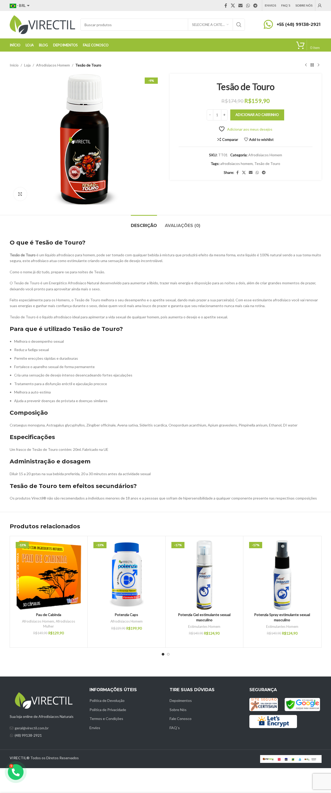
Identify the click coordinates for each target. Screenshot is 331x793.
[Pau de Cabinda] (49, 575)
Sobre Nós (178, 709)
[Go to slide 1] (163, 654)
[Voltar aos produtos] (312, 65)
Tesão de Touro (267, 163)
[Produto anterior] (306, 65)
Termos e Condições (106, 718)
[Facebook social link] (226, 5)
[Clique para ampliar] (20, 194)
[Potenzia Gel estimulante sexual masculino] (204, 575)
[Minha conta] (319, 5)
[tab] (144, 223)
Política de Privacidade (107, 709)
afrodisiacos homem (236, 163)
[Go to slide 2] (168, 654)
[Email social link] (240, 5)
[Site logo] (42, 24)
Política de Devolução (107, 700)
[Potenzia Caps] (126, 575)
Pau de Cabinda (48, 614)
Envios (94, 727)
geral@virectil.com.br (32, 728)
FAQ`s (175, 727)
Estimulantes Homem (204, 626)
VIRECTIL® (20, 758)
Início (14, 65)
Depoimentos (181, 700)
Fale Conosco (181, 718)
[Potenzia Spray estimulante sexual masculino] (282, 575)
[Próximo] (318, 65)
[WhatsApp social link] (247, 5)
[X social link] (233, 5)
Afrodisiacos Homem (53, 65)
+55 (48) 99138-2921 (299, 24)
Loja (27, 65)
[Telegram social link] (255, 5)
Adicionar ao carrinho (257, 115)
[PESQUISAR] (239, 25)
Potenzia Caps (126, 614)
